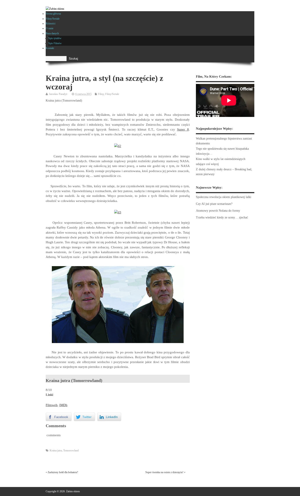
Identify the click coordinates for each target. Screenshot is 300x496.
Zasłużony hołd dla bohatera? (63, 472)
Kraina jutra (56, 450)
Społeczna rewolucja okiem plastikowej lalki (223, 197)
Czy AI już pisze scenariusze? (214, 203)
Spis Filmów (55, 43)
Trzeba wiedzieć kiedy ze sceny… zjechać (222, 217)
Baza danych (52, 33)
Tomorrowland (71, 450)
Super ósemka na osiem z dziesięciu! (164, 472)
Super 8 (183, 129)
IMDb (63, 405)
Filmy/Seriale (53, 18)
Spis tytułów (54, 38)
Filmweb (52, 405)
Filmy (101, 94)
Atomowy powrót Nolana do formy (218, 210)
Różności (50, 23)
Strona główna (53, 13)
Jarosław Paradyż (58, 94)
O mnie (49, 28)
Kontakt (50, 48)
